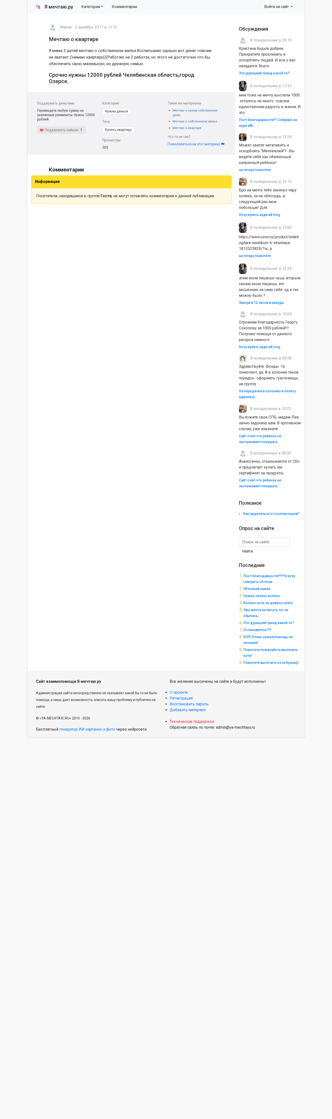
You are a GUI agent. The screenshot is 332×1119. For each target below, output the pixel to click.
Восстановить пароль (189, 704)
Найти (247, 551)
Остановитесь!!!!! (257, 630)
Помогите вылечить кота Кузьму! (271, 663)
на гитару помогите (255, 170)
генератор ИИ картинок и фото (87, 729)
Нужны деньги (116, 111)
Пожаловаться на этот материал (194, 144)
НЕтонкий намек (257, 589)
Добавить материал (188, 710)
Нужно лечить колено (261, 596)
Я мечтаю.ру (54, 7)
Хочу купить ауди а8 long (259, 215)
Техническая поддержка (192, 721)
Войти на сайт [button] (277, 6)
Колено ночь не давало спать (268, 603)
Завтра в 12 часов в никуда (261, 303)
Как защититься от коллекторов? (271, 514)
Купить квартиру (118, 130)
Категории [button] (90, 6)
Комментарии (124, 6)
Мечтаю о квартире (187, 128)
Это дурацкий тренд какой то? (264, 73)
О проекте (179, 692)
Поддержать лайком (61, 130)
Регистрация (181, 698)
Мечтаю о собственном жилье (195, 121)
